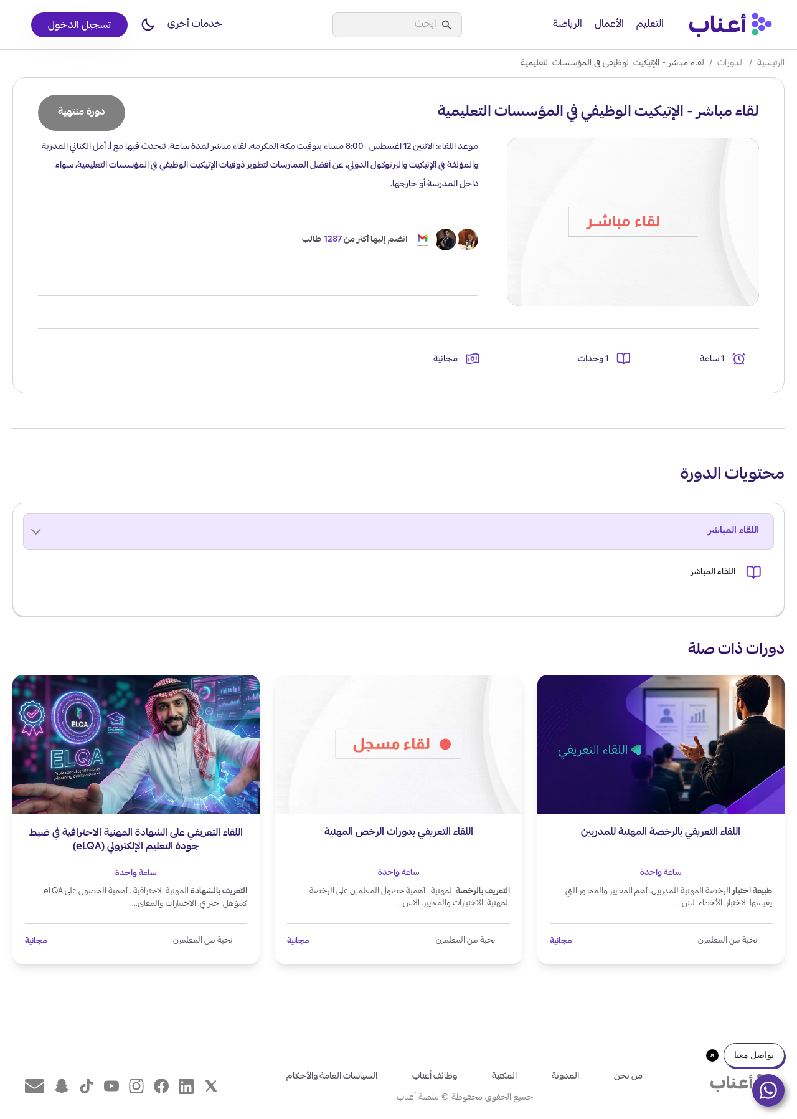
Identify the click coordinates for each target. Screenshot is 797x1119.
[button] (147, 24)
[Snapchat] (61, 1086)
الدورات (730, 63)
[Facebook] (161, 1086)
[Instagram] (136, 1086)
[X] (211, 1086)
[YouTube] (111, 1086)
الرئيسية (771, 63)
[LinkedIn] (186, 1086)
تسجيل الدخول (79, 26)
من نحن (628, 1076)
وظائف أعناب (434, 1076)
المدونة (565, 1076)
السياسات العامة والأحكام (331, 1076)
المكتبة (504, 1076)
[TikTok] (86, 1086)
